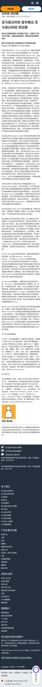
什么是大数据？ (6, 515)
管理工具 (4, 550)
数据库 (3, 544)
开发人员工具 (6, 578)
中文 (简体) (21, 667)
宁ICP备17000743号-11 (12, 684)
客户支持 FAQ (6, 587)
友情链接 (4, 676)
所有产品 (4, 534)
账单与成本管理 (6, 616)
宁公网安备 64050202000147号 (15, 681)
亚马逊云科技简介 (7, 491)
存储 (2, 540)
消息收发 (4, 562)
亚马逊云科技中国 (7, 494)
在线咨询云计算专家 (12, 455)
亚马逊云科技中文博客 (9, 506)
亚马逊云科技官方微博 (13, 447)
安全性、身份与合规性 (9, 553)
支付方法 (4, 622)
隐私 (10, 673)
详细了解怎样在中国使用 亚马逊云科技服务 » (17, 658)
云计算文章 (5, 596)
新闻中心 (4, 500)
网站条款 (4, 673)
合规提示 (25, 673)
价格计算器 (5, 581)
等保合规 (4, 603)
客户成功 (4, 509)
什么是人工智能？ (7, 521)
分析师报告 (5, 503)
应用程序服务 (6, 559)
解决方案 (4, 568)
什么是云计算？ (6, 512)
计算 (2, 537)
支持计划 (4, 584)
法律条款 (17, 673)
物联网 (3, 565)
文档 (2, 593)
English (12, 667)
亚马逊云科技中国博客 (13, 451)
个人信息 (4, 619)
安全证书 (4, 625)
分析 (2, 556)
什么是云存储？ (6, 518)
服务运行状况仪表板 (8, 590)
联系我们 (4, 631)
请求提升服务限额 (7, 628)
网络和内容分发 (6, 547)
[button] (32, 2)
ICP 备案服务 (5, 599)
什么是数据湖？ (6, 524)
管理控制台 (5, 613)
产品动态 (4, 497)
